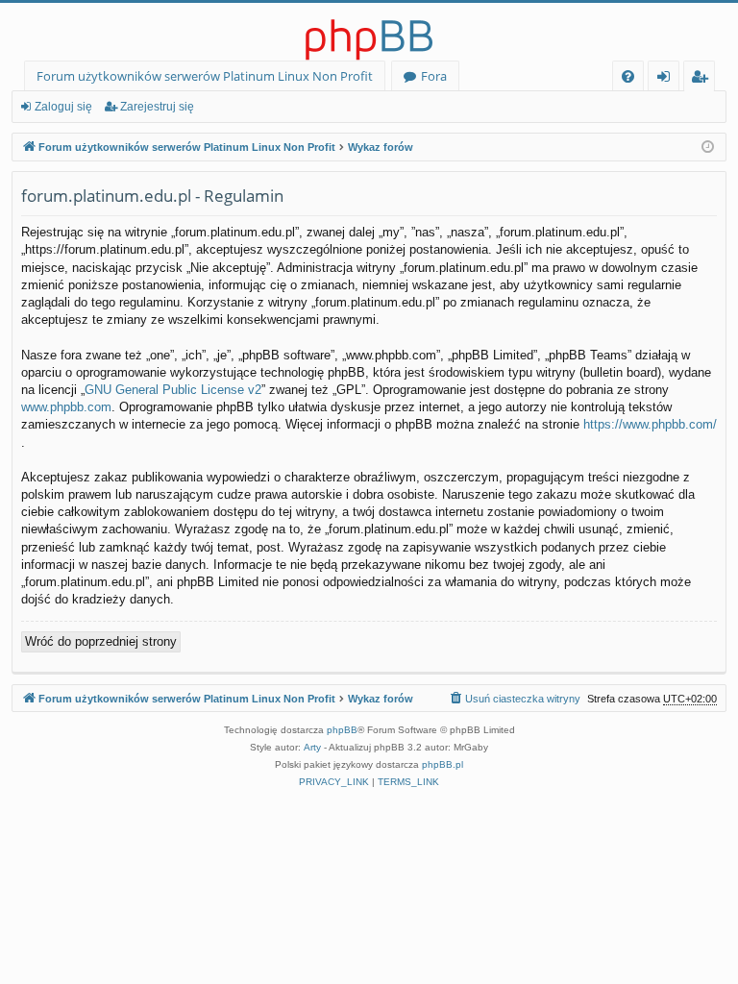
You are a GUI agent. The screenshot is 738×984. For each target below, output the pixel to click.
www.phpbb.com (66, 407)
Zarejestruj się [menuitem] (704, 79)
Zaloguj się (63, 106)
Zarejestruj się (157, 106)
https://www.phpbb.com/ (650, 424)
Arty (312, 747)
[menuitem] (628, 76)
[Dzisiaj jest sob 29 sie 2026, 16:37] (707, 147)
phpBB (342, 730)
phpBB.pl (442, 764)
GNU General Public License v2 (173, 389)
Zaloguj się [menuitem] (667, 79)
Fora (434, 76)
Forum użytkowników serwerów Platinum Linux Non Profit (205, 76)
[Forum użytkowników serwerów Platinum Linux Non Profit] (369, 32)
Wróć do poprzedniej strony (101, 641)
